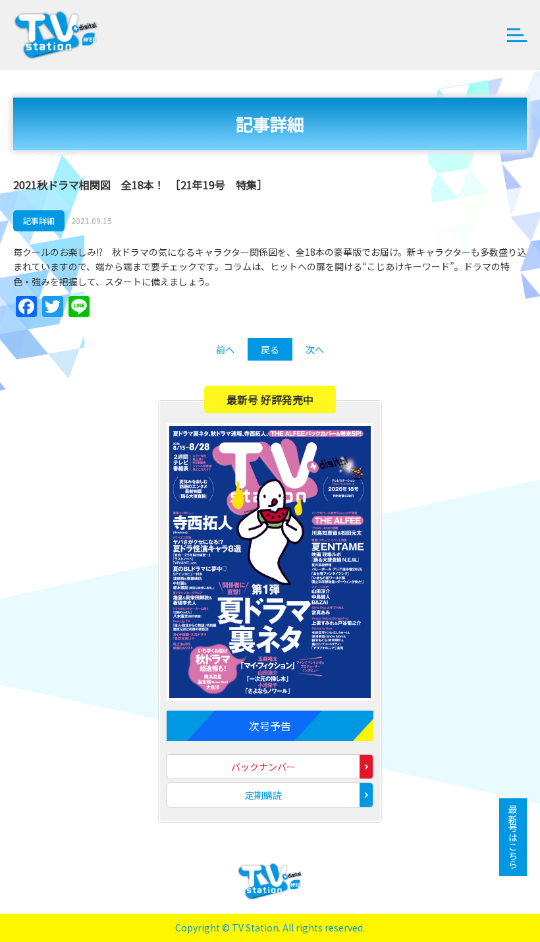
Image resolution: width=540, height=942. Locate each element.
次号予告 (270, 726)
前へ (225, 349)
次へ (315, 349)
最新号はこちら (513, 837)
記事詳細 (39, 220)
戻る (270, 349)
